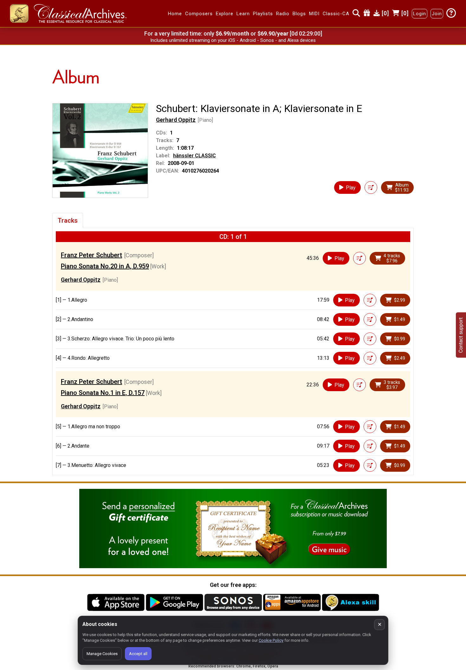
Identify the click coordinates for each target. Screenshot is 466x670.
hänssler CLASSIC (194, 156)
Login (419, 13)
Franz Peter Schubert (91, 255)
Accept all (138, 653)
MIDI (314, 13)
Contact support (461, 335)
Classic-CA (336, 13)
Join (437, 13)
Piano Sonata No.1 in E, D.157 (103, 393)
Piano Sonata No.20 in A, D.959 (105, 266)
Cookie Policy (271, 640)
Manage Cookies (102, 653)
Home (175, 13)
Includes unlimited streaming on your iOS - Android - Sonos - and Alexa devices (233, 40)
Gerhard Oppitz (176, 119)
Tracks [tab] (68, 220)
